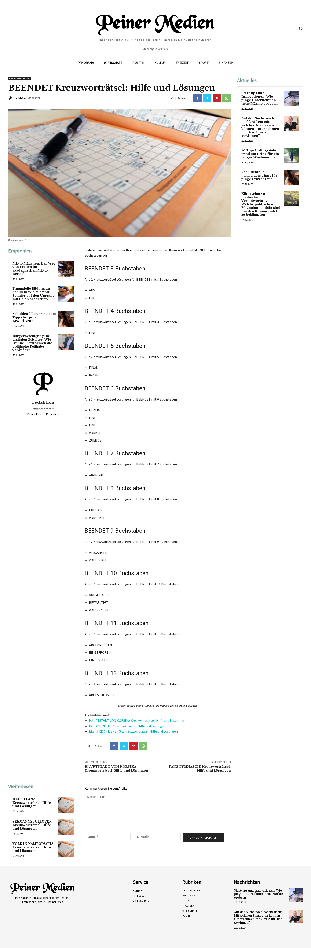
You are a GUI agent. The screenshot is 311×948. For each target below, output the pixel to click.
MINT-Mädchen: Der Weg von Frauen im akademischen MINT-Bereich (34, 269)
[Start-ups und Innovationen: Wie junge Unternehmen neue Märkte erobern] (291, 98)
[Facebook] (197, 98)
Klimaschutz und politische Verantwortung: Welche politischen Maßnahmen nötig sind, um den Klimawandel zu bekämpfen (261, 204)
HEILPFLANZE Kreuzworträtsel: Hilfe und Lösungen (31, 802)
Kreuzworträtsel (19, 78)
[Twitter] (207, 98)
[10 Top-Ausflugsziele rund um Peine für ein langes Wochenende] (291, 155)
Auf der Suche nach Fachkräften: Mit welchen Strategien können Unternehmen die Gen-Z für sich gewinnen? (260, 127)
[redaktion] (11, 98)
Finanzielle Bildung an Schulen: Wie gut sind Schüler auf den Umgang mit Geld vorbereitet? (33, 294)
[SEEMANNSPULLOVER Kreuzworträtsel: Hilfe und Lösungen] (66, 827)
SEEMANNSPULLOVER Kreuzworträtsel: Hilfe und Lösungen (32, 825)
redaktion (19, 98)
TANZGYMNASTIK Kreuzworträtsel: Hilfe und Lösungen (199, 768)
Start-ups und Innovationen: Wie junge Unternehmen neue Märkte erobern (259, 98)
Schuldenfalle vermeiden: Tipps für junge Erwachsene (34, 317)
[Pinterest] (217, 98)
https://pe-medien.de (43, 408)
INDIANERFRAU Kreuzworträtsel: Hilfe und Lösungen (127, 726)
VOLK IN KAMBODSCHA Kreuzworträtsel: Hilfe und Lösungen (33, 847)
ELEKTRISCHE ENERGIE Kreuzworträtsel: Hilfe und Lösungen (133, 731)
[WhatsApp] (226, 98)
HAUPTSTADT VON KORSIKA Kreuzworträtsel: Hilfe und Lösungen (136, 720)
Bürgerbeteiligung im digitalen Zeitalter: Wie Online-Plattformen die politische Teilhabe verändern (32, 343)
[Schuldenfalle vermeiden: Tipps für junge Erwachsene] (66, 319)
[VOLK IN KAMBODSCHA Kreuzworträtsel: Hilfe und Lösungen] (66, 849)
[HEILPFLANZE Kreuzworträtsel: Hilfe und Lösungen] (66, 805)
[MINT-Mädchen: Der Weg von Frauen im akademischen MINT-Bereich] (66, 269)
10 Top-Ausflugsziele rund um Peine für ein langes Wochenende (260, 153)
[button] (301, 28)
